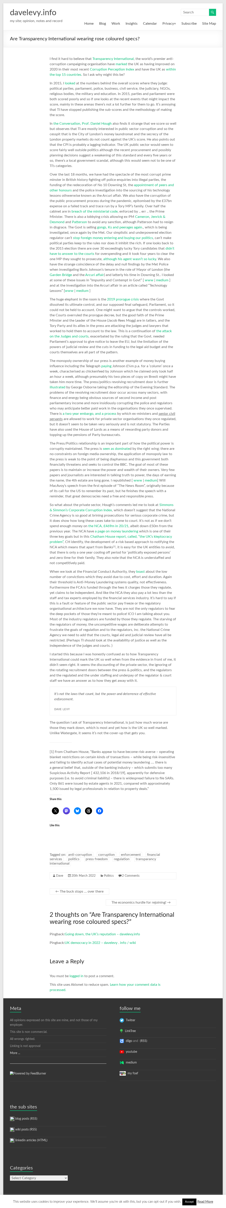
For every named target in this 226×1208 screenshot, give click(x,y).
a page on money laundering (116, 531)
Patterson (79, 222)
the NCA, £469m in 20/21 (108, 526)
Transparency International (113, 59)
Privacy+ (169, 23)
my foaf (132, 1073)
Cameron (142, 217)
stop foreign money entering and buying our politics (113, 238)
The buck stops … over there (79, 891)
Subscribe (189, 23)
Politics (109, 875)
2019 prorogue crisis (123, 299)
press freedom (97, 859)
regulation (122, 859)
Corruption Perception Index (112, 69)
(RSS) (143, 1041)
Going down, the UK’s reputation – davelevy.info (102, 934)
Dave (59, 875)
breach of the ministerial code (95, 211)
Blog (102, 23)
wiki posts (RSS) (25, 1129)
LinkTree (129, 1031)
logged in (76, 976)
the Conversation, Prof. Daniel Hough (82, 123)
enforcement (131, 854)
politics (73, 859)
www (149, 280)
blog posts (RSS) (25, 1118)
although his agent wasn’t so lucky (129, 259)
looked (70, 83)
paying (106, 366)
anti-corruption (80, 854)
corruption (106, 854)
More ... (15, 1053)
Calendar (150, 23)
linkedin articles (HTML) (30, 1140)
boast (140, 571)
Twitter (129, 1020)
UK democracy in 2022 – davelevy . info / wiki (100, 943)
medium (162, 280)
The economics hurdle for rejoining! (141, 902)
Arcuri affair (94, 275)
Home (89, 23)
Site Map (209, 23)
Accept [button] (189, 1202)
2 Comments (130, 875)
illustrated (57, 387)
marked (121, 64)
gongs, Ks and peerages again (119, 227)
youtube (130, 1051)
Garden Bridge (61, 275)
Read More (205, 1201)
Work (115, 23)
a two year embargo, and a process (89, 413)
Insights (131, 23)
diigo (128, 1041)
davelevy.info (33, 13)
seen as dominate (116, 448)
